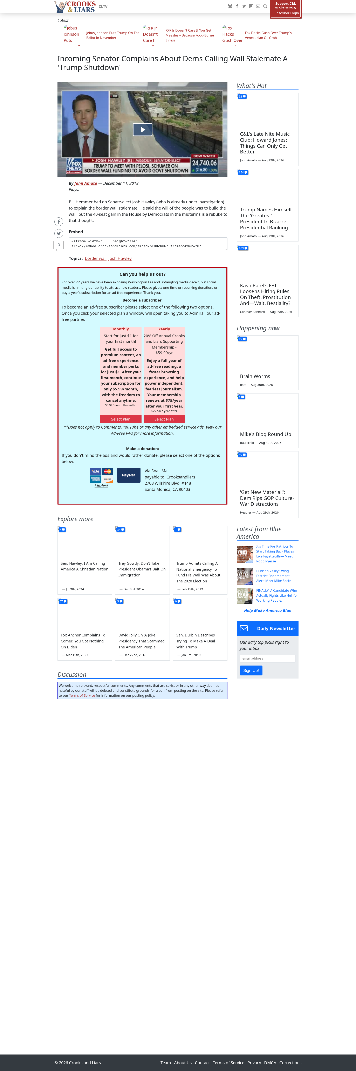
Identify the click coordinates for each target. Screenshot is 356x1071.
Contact (202, 1062)
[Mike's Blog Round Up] (267, 411)
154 (241, 172)
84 (119, 529)
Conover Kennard (252, 312)
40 (240, 455)
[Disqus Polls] (142, 755)
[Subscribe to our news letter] (258, 6)
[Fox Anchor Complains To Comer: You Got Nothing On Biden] (85, 613)
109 (241, 248)
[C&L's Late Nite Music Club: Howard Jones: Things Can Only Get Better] (267, 110)
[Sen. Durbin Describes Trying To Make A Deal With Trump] (200, 613)
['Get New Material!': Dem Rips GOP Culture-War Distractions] (267, 468)
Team (165, 1062)
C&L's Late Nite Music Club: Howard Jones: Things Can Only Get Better (265, 142)
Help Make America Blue (267, 610)
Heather (245, 512)
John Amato (85, 183)
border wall (96, 258)
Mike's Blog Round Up (265, 434)
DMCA (270, 1062)
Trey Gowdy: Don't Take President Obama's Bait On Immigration (142, 569)
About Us (183, 1062)
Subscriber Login (286, 13)
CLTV (103, 6)
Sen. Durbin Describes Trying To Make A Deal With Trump (195, 641)
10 (240, 339)
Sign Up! (251, 670)
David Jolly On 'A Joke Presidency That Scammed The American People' (141, 641)
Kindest (101, 486)
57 (61, 601)
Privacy (254, 1062)
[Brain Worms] (267, 353)
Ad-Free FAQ (122, 433)
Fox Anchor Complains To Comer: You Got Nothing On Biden (83, 641)
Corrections (290, 1062)
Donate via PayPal (129, 475)
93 (240, 96)
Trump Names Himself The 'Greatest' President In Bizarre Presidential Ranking (266, 218)
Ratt (243, 385)
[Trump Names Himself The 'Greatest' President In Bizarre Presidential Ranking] (267, 186)
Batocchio (247, 443)
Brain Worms (255, 376)
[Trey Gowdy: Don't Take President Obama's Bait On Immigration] (142, 541)
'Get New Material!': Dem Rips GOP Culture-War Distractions (267, 498)
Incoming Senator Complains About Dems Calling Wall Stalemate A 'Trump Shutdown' (172, 62)
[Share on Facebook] (58, 221)
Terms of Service (82, 695)
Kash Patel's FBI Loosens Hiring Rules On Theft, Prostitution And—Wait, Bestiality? (265, 294)
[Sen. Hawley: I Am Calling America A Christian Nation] (85, 541)
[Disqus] (142, 865)
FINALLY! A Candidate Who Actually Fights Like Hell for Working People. (277, 595)
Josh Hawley (120, 258)
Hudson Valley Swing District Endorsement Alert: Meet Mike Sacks (274, 576)
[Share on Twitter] (58, 233)
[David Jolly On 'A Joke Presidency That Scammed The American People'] (142, 613)
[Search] (265, 6)
